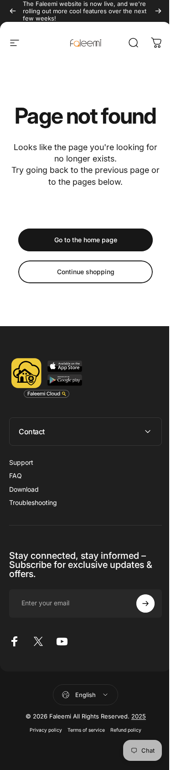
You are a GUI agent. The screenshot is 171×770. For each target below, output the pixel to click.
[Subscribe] (139, 603)
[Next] (158, 11)
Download (24, 489)
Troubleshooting (33, 502)
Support (21, 462)
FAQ (15, 475)
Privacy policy (42, 730)
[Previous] (13, 11)
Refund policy (122, 730)
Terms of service (83, 730)
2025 (135, 716)
